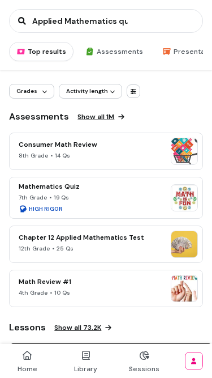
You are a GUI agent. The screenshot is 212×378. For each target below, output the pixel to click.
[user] (194, 361)
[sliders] (133, 91)
